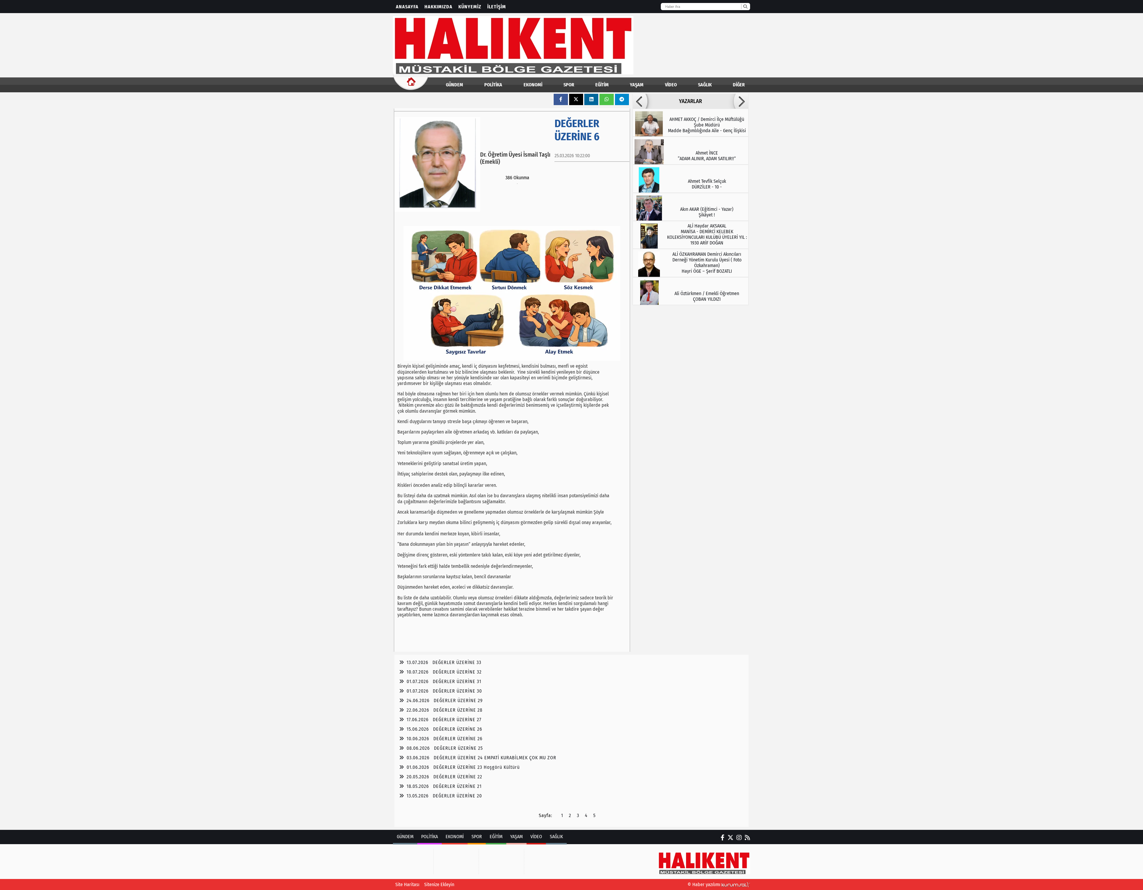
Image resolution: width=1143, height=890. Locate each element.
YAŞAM (637, 85)
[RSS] (747, 837)
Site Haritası (407, 884)
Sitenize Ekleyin (439, 884)
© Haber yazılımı (705, 884)
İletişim (496, 7)
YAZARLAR (690, 101)
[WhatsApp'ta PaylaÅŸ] (607, 99)
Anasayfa (407, 7)
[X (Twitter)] (730, 837)
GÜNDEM (454, 85)
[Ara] (745, 6)
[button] (640, 101)
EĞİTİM (602, 85)
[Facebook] (722, 837)
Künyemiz (469, 7)
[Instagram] (739, 837)
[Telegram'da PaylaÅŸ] (621, 99)
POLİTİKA (493, 85)
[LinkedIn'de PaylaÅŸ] (591, 99)
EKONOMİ (533, 85)
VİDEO (671, 85)
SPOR (568, 85)
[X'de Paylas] (576, 99)
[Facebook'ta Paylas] (560, 99)
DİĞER (739, 85)
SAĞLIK (705, 85)
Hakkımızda (438, 7)
